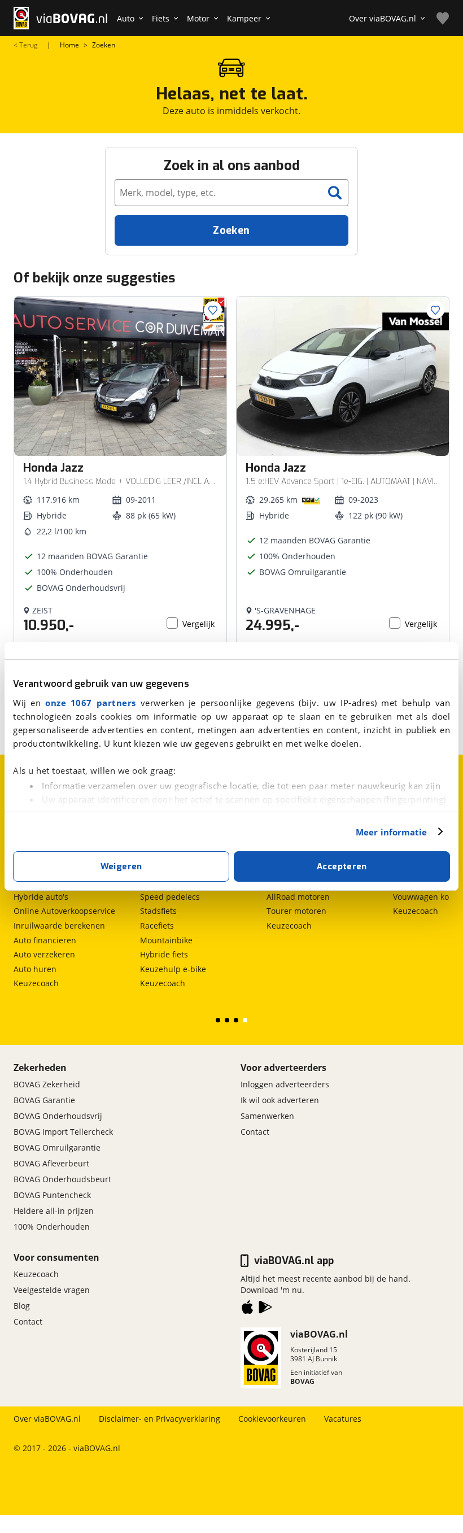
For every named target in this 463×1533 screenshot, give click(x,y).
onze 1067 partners (90, 702)
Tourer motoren (296, 910)
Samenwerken (267, 1115)
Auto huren (35, 969)
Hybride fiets (164, 954)
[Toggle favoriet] (212, 310)
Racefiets (157, 925)
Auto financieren (45, 940)
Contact (255, 1131)
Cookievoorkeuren (272, 1418)
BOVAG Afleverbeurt (51, 1163)
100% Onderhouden (52, 1226)
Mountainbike (166, 940)
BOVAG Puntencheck (52, 1195)
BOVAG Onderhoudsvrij (58, 1115)
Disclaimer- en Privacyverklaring (159, 1418)
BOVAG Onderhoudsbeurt (62, 1179)
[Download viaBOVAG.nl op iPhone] (247, 1309)
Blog (22, 1305)
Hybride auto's (41, 896)
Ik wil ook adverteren (280, 1100)
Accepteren (342, 866)
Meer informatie (391, 832)
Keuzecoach (36, 983)
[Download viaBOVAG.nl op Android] (265, 1309)
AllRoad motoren (298, 896)
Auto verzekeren (44, 954)
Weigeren (121, 866)
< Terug (26, 45)
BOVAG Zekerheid (47, 1084)
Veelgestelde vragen (52, 1289)
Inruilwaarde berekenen (59, 925)
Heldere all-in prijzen (54, 1210)
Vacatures (342, 1418)
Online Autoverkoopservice (64, 910)
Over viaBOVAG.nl (47, 1418)
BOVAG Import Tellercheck (63, 1131)
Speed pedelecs (170, 896)
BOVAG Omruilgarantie (57, 1147)
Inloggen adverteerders (285, 1084)
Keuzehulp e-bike (173, 969)
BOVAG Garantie (44, 1100)
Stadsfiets (158, 910)
